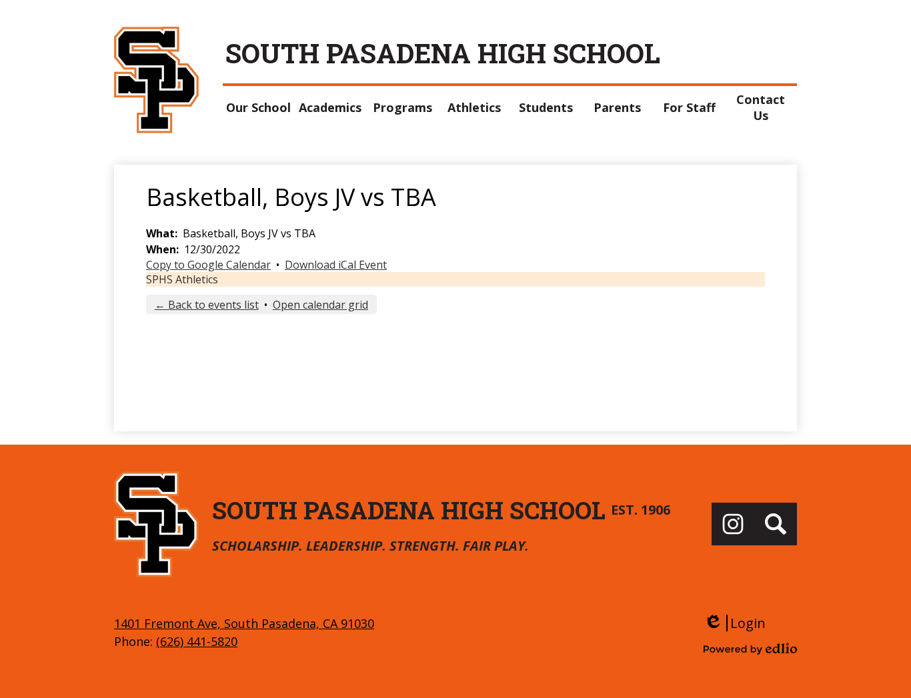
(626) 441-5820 (196, 641)
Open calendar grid (320, 304)
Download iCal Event (336, 264)
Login (735, 623)
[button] (259, 107)
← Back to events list (207, 304)
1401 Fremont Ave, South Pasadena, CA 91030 (244, 623)
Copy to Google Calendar (208, 264)
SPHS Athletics (182, 279)
